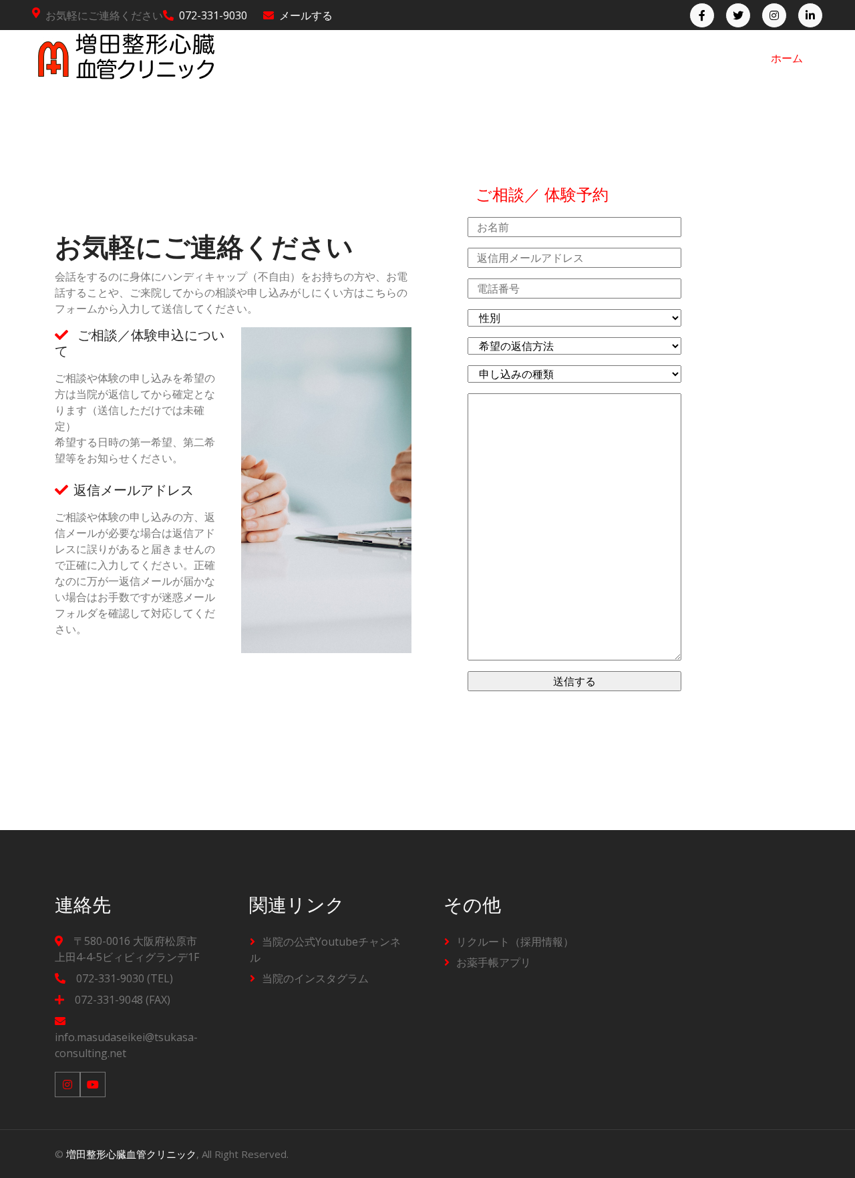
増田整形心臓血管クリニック (131, 1154)
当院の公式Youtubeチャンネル (325, 949)
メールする (306, 15)
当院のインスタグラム (315, 978)
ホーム (787, 58)
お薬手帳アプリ (493, 962)
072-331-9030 (213, 15)
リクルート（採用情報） (515, 941)
